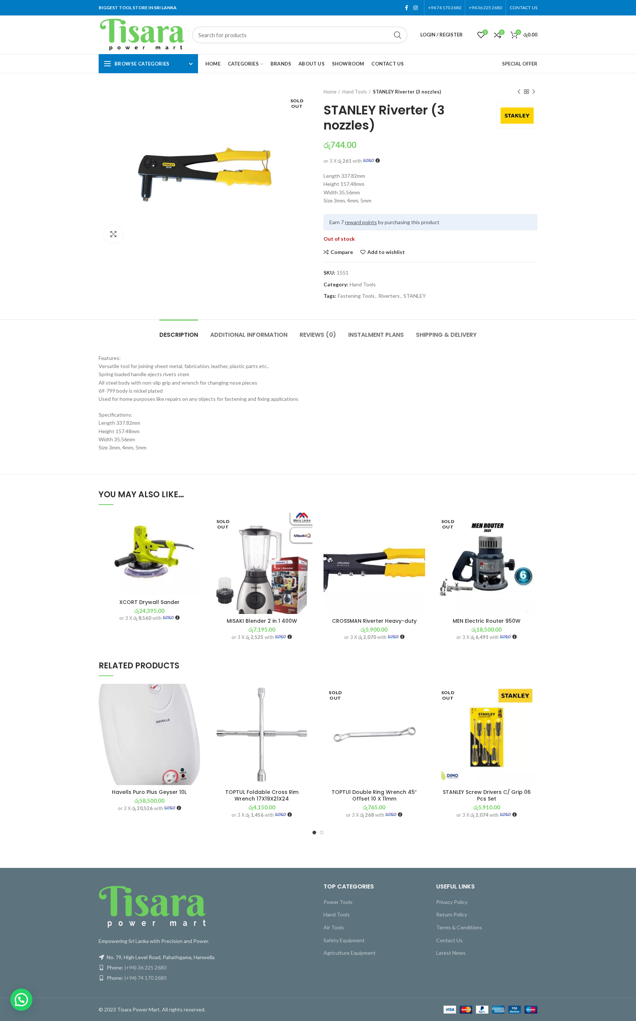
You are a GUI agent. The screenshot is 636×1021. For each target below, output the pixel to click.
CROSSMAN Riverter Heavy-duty (374, 621)
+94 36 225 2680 (485, 7)
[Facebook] (406, 8)
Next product (533, 91)
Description (178, 335)
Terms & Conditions (459, 927)
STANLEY (414, 296)
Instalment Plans (376, 335)
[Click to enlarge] (113, 234)
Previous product (519, 91)
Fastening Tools (356, 296)
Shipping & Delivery (446, 335)
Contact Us (449, 940)
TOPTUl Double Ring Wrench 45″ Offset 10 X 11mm (374, 795)
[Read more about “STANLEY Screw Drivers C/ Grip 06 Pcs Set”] (532, 712)
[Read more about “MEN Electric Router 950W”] (532, 541)
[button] (195, 541)
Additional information (248, 335)
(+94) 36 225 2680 (145, 967)
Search (397, 35)
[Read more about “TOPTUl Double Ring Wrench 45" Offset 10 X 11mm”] (419, 712)
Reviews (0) (318, 335)
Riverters (389, 296)
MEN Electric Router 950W (486, 621)
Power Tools (338, 902)
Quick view (195, 558)
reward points (361, 222)
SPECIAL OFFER (519, 64)
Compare (342, 252)
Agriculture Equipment (350, 953)
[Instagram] (415, 8)
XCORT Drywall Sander (149, 602)
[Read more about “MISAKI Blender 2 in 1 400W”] (307, 541)
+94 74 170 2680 (444, 7)
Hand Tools (354, 92)
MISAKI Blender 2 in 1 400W (262, 621)
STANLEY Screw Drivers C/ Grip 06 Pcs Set (487, 795)
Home (330, 92)
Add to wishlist (386, 252)
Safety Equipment (344, 940)
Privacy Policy (451, 902)
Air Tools (334, 927)
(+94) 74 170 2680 (145, 978)
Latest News (451, 953)
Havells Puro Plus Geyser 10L (149, 792)
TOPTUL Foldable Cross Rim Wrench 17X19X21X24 (261, 795)
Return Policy (451, 914)
